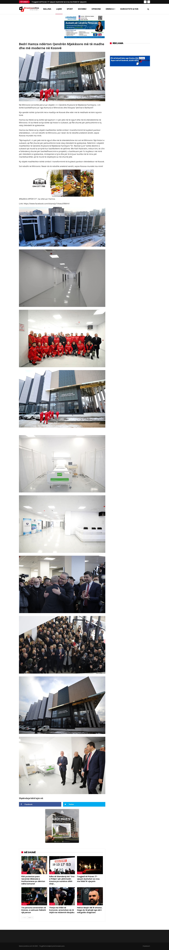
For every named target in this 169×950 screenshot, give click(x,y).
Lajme (59, 9)
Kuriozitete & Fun (129, 9)
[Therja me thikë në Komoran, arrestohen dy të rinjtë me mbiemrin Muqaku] (62, 896)
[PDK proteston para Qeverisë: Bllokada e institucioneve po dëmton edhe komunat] (34, 865)
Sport (70, 9)
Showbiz (82, 9)
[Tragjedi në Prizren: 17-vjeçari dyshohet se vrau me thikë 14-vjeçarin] (90, 865)
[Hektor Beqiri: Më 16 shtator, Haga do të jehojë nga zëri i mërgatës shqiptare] (90, 896)
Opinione (96, 9)
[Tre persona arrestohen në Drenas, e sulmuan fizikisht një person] (34, 896)
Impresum (146, 946)
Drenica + (110, 9)
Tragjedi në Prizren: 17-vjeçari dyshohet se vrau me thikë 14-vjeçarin (59, 2)
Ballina (47, 9)
